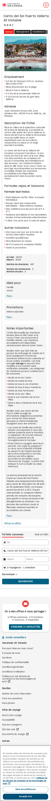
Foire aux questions (12, 699)
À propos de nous (11, 653)
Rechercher (25, 581)
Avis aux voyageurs (12, 725)
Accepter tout (25, 796)
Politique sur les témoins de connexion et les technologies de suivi (19, 679)
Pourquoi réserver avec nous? (17, 649)
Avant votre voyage (12, 715)
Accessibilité (8, 720)
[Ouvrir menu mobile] (46, 5)
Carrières (7, 658)
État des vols (9, 730)
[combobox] (25, 542)
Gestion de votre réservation (16, 694)
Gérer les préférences (25, 789)
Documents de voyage (14, 734)
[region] (25, 773)
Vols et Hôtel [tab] (42, 534)
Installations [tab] (38, 32)
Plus (9, 296)
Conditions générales (13, 667)
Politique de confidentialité (15, 662)
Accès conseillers (15, 637)
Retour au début (12, 523)
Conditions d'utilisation (13, 672)
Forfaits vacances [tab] (12, 534)
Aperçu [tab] (9, 32)
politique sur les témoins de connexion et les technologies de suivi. (25, 781)
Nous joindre (8, 703)
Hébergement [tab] (22, 32)
